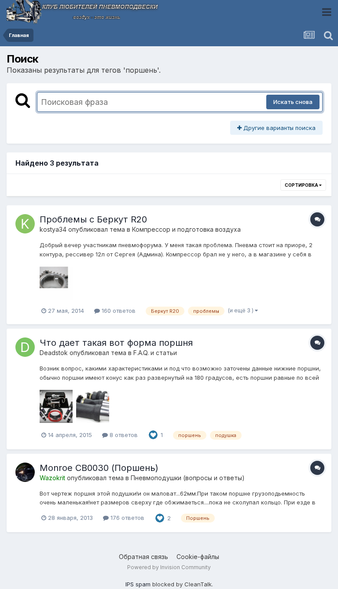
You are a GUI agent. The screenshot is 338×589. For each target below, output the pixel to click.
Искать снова (292, 101)
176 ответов (126, 517)
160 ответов (118, 310)
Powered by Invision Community (169, 567)
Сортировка (302, 185)
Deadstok (54, 352)
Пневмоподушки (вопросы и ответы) (188, 478)
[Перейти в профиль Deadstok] (25, 347)
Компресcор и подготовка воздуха (186, 229)
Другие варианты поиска (279, 127)
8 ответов (123, 434)
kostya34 (53, 229)
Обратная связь (143, 556)
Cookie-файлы (197, 556)
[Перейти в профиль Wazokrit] (25, 472)
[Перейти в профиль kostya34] (25, 223)
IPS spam (138, 584)
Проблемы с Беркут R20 (93, 219)
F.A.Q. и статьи (155, 352)
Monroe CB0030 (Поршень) (99, 468)
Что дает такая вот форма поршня (116, 342)
